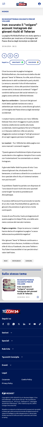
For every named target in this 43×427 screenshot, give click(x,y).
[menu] (3, 3)
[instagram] (8, 324)
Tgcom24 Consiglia (10, 357)
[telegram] (29, 324)
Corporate (6, 379)
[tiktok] (40, 324)
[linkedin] (24, 324)
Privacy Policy (7, 383)
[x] (19, 324)
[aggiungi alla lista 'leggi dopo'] (10, 55)
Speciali (5, 341)
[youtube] (34, 324)
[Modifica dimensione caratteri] (16, 55)
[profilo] (39, 3)
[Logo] (21, 4)
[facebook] (3, 324)
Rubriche (6, 349)
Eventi (5, 365)
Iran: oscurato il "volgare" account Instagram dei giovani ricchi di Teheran (27, 290)
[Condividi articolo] (4, 55)
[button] (21, 4)
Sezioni (5, 333)
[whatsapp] (13, 324)
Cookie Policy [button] (27, 379)
